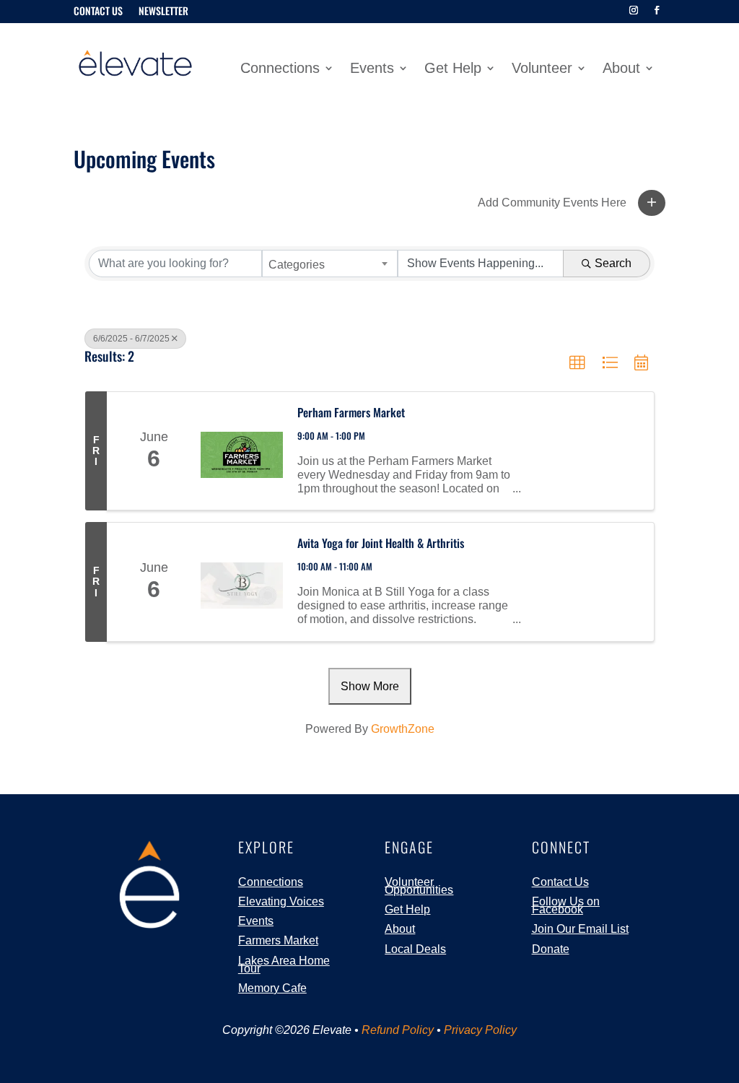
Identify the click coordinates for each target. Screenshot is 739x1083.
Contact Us (98, 12)
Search (613, 263)
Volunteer (542, 69)
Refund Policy (398, 1030)
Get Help (452, 69)
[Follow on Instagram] (633, 10)
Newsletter (163, 12)
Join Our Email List (580, 929)
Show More (370, 686)
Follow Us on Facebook (566, 905)
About (621, 69)
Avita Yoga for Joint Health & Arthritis (380, 543)
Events (372, 69)
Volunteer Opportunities (419, 886)
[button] (651, 203)
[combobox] (330, 263)
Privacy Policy (480, 1030)
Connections (280, 69)
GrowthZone (402, 729)
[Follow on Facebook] (656, 10)
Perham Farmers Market (351, 412)
